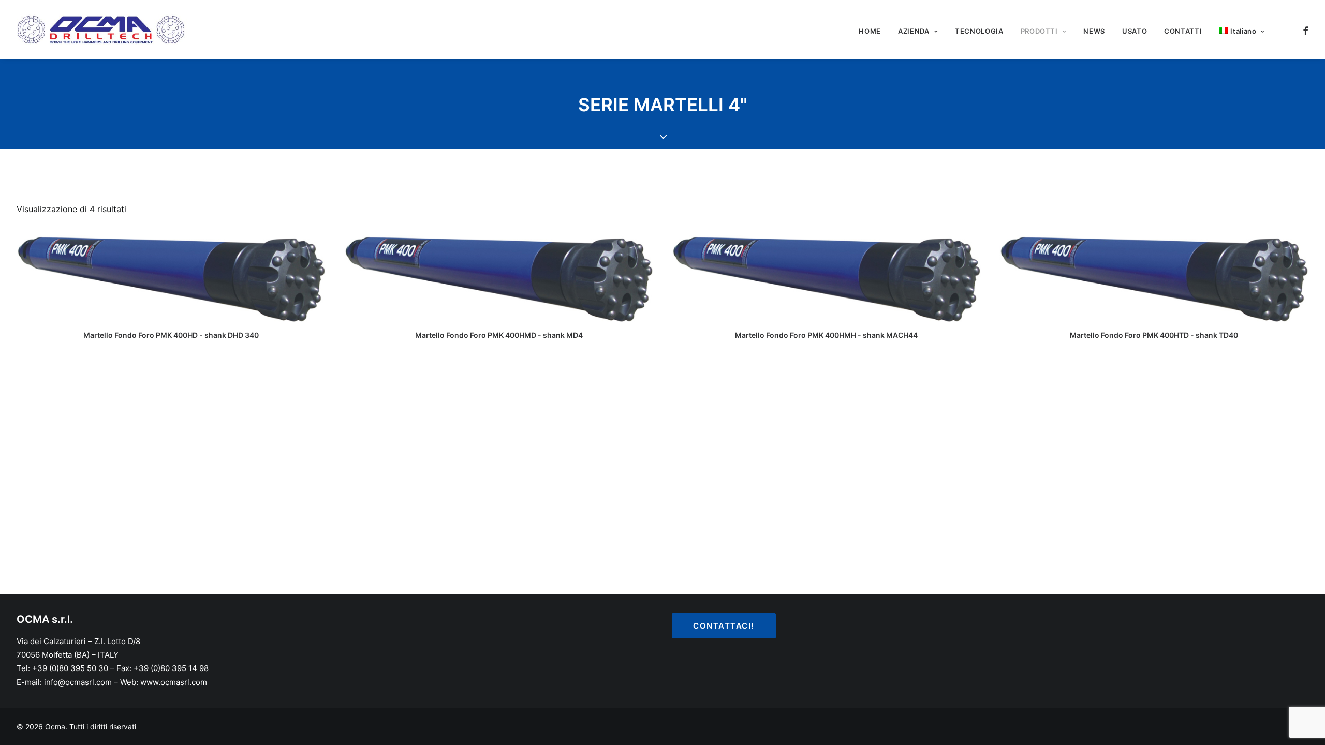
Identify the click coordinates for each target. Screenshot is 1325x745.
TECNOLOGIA (979, 31)
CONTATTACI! (724, 626)
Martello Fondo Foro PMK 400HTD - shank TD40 (1154, 335)
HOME (870, 31)
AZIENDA (914, 31)
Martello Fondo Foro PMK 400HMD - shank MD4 (499, 335)
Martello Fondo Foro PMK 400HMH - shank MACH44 (826, 335)
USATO (1134, 31)
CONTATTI (1183, 31)
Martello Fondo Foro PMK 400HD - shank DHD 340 (171, 335)
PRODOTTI (1039, 31)
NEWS (1094, 31)
